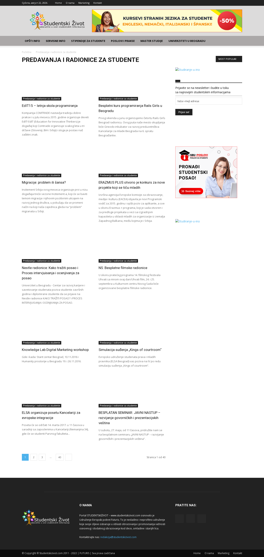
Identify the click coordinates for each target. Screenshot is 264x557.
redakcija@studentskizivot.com (118, 537)
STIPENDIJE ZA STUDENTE (88, 41)
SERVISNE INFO (55, 41)
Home (58, 2)
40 (59, 457)
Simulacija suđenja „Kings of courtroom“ (130, 350)
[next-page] (68, 457)
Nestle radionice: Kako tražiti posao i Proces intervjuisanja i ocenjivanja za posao (50, 273)
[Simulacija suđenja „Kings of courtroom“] (132, 328)
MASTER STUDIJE (151, 41)
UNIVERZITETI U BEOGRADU (187, 41)
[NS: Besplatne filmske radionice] (132, 246)
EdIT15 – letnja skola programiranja (50, 106)
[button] (237, 41)
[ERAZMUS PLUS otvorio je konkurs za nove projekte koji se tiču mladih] (132, 160)
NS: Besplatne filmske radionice (123, 268)
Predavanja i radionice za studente (41, 98)
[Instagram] (232, 3)
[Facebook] (225, 3)
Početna (26, 52)
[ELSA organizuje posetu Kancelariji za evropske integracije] (55, 390)
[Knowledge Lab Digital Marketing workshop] (55, 328)
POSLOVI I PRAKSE (123, 41)
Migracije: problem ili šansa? (44, 182)
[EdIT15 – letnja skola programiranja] (55, 83)
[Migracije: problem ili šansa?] (55, 160)
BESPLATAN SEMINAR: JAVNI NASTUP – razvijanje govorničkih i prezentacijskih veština (129, 418)
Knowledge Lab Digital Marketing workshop (55, 350)
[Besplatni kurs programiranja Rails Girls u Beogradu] (132, 83)
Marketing (84, 2)
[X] (239, 3)
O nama (70, 2)
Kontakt (97, 2)
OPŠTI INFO (32, 41)
